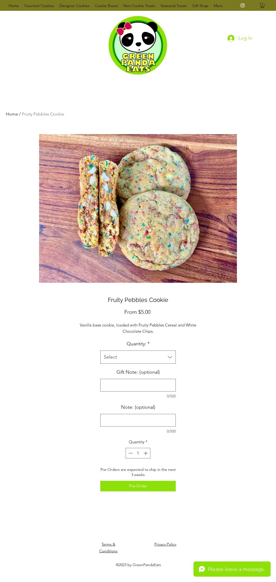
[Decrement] (130, 453)
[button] (262, 5)
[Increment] (146, 453)
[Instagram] (242, 5)
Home (12, 114)
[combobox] (138, 357)
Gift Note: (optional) (138, 372)
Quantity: (138, 344)
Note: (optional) (138, 407)
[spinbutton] (138, 453)
